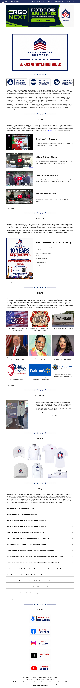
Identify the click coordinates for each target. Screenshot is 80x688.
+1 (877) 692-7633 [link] (71, 1)
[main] (40, 29)
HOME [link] (34, 1)
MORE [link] (64, 1)
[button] (78, 1)
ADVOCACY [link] (40, 1)
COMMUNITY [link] (57, 1)
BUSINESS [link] (48, 1)
